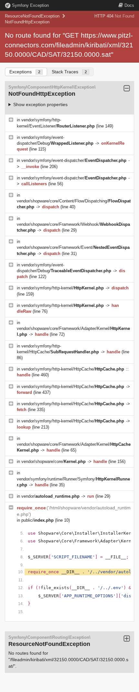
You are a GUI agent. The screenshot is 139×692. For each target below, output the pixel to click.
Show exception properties (40, 104)
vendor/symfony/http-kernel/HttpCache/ (72, 369)
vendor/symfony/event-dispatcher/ (73, 160)
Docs (129, 5)
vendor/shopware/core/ (53, 461)
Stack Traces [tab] (69, 71)
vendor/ (50, 496)
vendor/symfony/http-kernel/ (62, 287)
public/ (37, 520)
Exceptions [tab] (24, 71)
